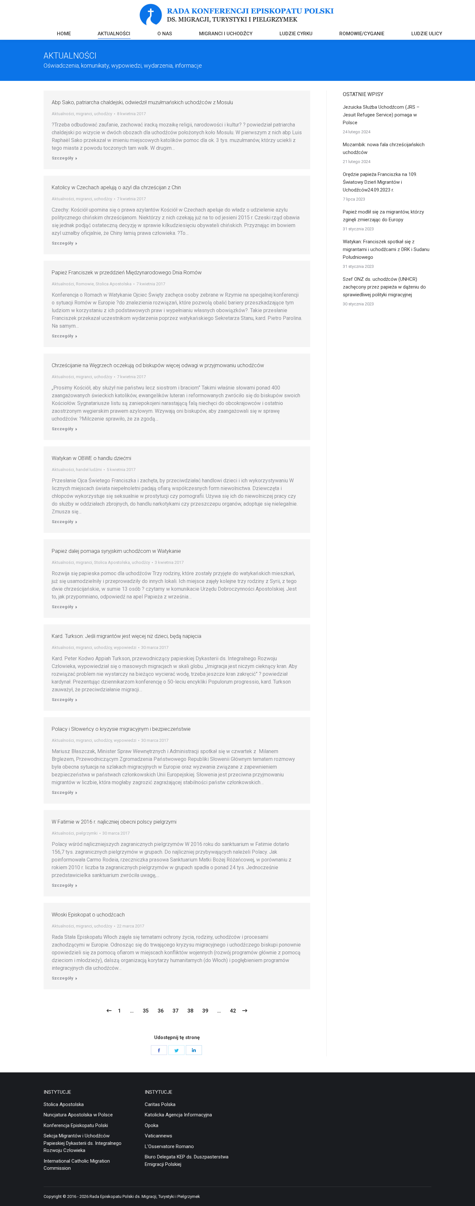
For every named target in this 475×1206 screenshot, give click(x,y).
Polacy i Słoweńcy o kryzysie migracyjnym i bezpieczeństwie (121, 729)
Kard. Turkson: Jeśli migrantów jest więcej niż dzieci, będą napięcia (126, 636)
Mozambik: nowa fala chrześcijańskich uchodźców (384, 148)
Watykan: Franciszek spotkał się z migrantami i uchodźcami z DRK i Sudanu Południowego (386, 249)
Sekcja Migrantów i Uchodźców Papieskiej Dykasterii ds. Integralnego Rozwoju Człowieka (82, 1143)
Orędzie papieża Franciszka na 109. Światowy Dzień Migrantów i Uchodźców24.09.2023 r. (380, 182)
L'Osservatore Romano (169, 1146)
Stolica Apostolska (114, 283)
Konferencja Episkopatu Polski (76, 1125)
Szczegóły (62, 158)
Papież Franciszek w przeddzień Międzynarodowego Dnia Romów (127, 272)
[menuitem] (63, 34)
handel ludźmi (89, 469)
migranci (84, 113)
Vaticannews (158, 1136)
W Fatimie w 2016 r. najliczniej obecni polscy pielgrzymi (114, 822)
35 (146, 1011)
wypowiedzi (125, 647)
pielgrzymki (87, 833)
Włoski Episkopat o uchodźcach (88, 915)
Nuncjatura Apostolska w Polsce (78, 1115)
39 (205, 1011)
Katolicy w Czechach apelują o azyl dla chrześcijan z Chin (116, 187)
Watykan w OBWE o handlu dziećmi (91, 458)
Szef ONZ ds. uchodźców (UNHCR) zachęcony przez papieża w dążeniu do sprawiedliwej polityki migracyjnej (384, 287)
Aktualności (63, 113)
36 (161, 1011)
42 (233, 1011)
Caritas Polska (160, 1104)
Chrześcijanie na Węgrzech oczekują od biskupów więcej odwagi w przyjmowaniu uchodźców (158, 365)
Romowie (85, 283)
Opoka (151, 1125)
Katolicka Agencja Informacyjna (178, 1115)
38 (190, 1011)
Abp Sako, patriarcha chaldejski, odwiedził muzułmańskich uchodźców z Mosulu (142, 102)
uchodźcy (103, 113)
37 (175, 1011)
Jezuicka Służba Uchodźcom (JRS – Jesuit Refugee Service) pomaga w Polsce (381, 115)
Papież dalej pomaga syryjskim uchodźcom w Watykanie (116, 551)
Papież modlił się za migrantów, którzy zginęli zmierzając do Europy (383, 216)
